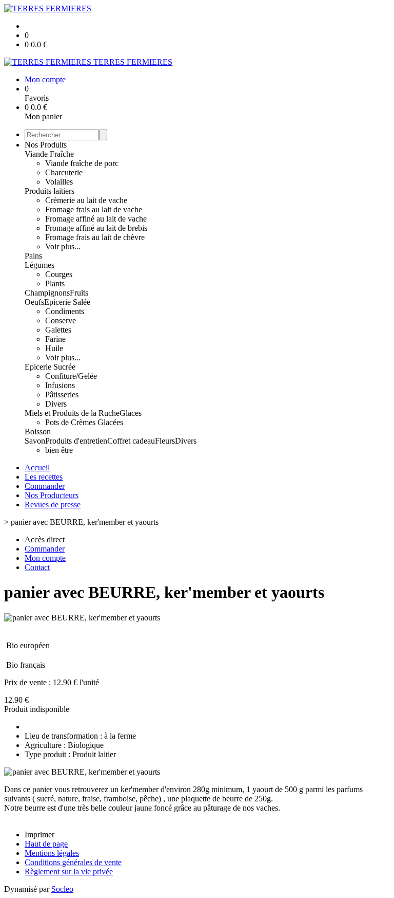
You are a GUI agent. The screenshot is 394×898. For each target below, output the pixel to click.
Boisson (38, 431)
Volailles (59, 181)
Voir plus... (63, 246)
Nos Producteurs (51, 495)
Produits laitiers (49, 191)
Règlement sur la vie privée (69, 871)
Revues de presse (53, 504)
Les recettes (44, 476)
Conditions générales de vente (73, 862)
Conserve (60, 320)
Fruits (79, 292)
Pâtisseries (61, 394)
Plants (55, 283)
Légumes (39, 265)
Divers (56, 403)
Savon (35, 440)
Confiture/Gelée (71, 376)
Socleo (62, 889)
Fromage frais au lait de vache (93, 209)
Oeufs (34, 302)
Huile (54, 348)
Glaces (131, 413)
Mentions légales (52, 853)
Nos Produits (46, 144)
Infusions (60, 385)
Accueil (37, 467)
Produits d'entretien (76, 440)
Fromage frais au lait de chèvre (95, 237)
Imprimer (39, 834)
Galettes (58, 329)
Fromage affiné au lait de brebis (96, 228)
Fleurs (165, 440)
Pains (33, 255)
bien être (59, 450)
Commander (45, 486)
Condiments (64, 311)
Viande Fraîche (49, 154)
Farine (55, 339)
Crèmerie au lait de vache (86, 200)
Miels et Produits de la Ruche (72, 413)
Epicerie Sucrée (50, 366)
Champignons (47, 292)
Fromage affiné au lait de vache (96, 218)
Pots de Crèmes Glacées (84, 422)
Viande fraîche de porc (82, 163)
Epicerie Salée (67, 302)
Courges (58, 274)
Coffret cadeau (131, 440)
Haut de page (46, 843)
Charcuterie (64, 172)
